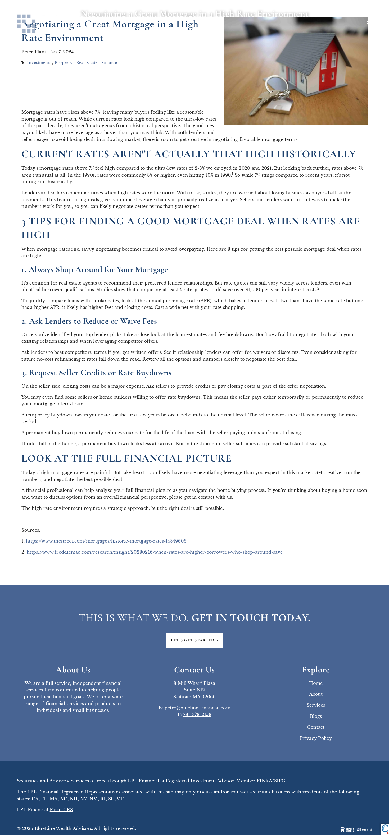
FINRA (264, 780)
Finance (109, 62)
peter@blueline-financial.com (197, 707)
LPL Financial (143, 780)
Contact (316, 727)
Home (316, 683)
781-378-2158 (197, 714)
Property (64, 62)
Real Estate (87, 62)
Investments (39, 62)
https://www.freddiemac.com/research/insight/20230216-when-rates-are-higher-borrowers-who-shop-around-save (155, 552)
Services (316, 705)
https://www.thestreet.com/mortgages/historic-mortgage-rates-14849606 (106, 541)
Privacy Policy (316, 738)
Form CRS (61, 809)
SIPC (279, 780)
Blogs (316, 716)
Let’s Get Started (194, 640)
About (316, 694)
